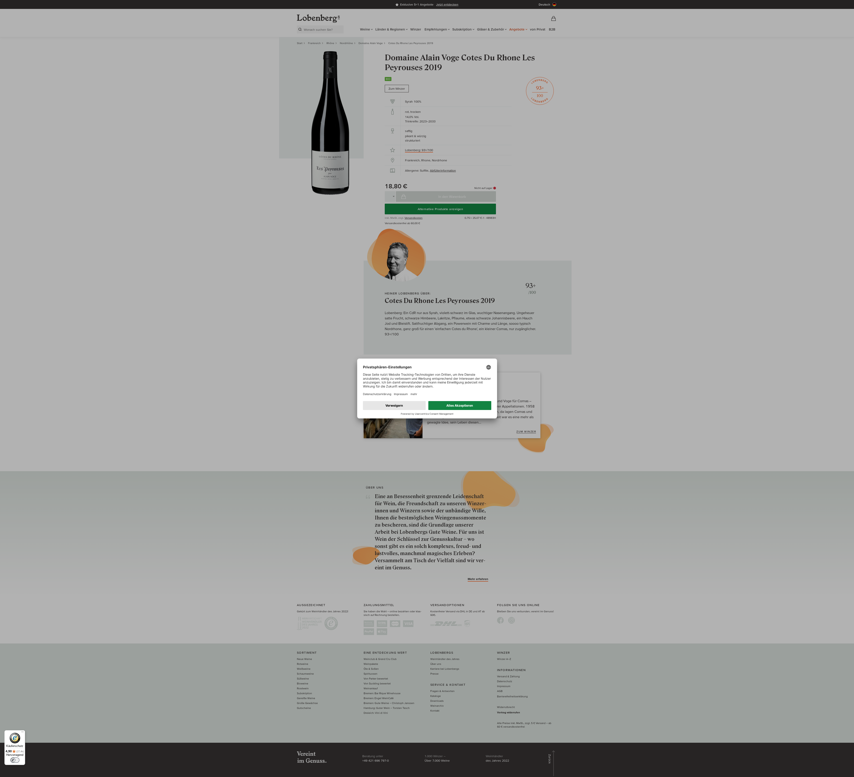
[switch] (14, 760)
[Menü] (22, 733)
